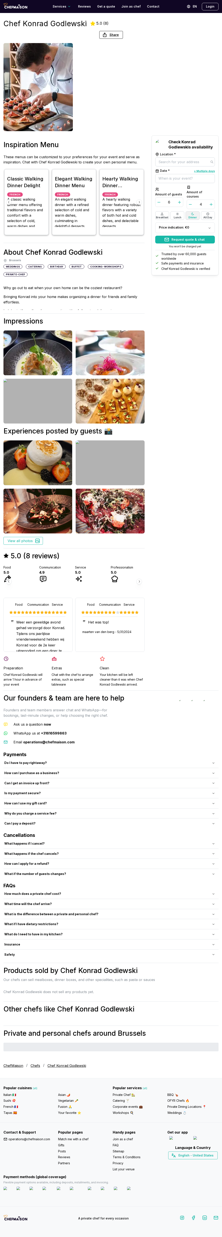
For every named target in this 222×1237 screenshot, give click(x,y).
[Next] (139, 202)
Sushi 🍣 (9, 1100)
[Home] (15, 6)
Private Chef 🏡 (124, 1095)
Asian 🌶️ (64, 1095)
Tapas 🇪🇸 (10, 1113)
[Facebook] (193, 1218)
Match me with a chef (73, 1139)
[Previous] (9, 202)
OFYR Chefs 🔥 (178, 1100)
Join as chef (131, 6)
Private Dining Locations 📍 (186, 1106)
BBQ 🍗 (172, 1095)
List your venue (124, 1169)
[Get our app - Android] (205, 1139)
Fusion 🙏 (65, 1106)
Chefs (35, 1065)
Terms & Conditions (126, 1157)
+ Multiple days (204, 171)
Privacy (118, 1163)
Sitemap (118, 1151)
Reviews (84, 6)
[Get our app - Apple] (179, 1139)
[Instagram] (182, 1218)
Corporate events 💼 (128, 1106)
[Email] (216, 1218)
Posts (62, 1151)
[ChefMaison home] (15, 1219)
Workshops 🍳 (123, 1113)
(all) (35, 1088)
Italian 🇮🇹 (9, 1095)
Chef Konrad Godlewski (66, 1065)
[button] (111, 35)
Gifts (61, 1145)
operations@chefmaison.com (29, 1139)
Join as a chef (123, 1139)
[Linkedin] (204, 1218)
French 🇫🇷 (10, 1106)
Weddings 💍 (176, 1113)
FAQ (116, 1145)
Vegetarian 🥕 (68, 1100)
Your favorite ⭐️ (69, 1113)
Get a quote (106, 6)
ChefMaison (13, 1065)
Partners (64, 1163)
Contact (153, 6)
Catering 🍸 (121, 1100)
